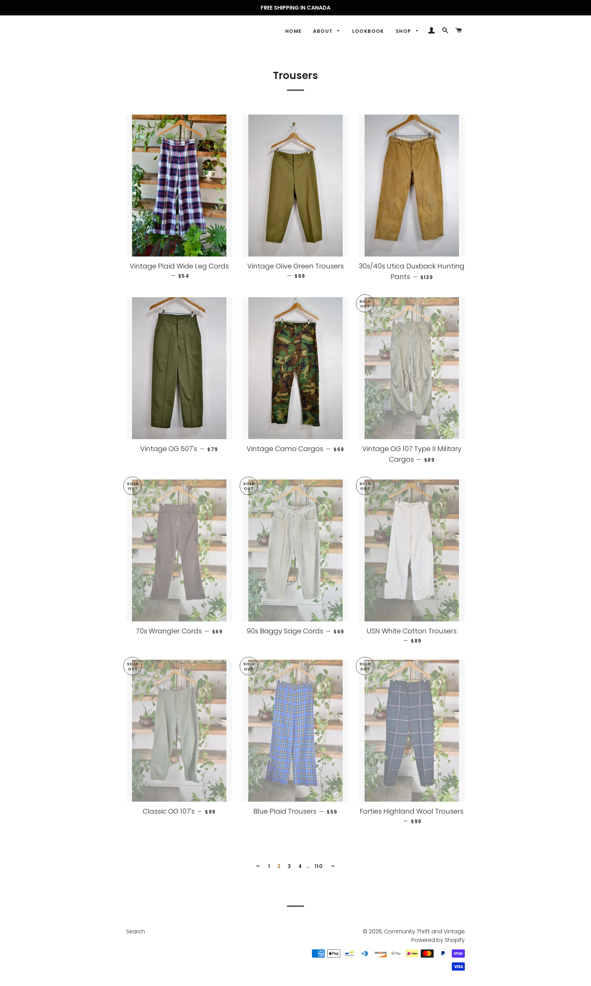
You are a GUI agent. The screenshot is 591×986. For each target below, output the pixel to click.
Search (135, 931)
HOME (293, 31)
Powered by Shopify (438, 940)
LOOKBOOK (368, 31)
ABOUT (323, 31)
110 (319, 866)
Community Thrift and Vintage (424, 931)
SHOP (404, 31)
